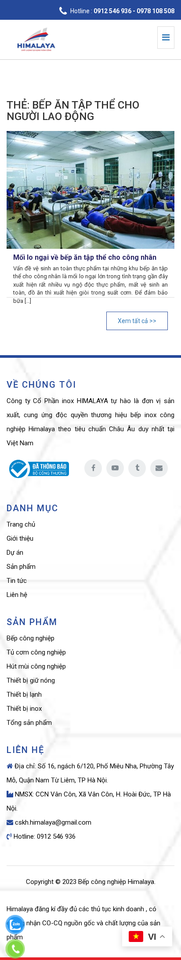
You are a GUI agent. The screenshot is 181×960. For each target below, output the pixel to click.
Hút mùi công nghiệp (36, 666)
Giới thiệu (20, 538)
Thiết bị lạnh (24, 694)
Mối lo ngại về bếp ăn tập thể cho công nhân (84, 257)
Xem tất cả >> (137, 320)
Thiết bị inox (24, 709)
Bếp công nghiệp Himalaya (116, 882)
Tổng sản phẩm (29, 723)
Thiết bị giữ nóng (31, 680)
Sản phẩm (21, 567)
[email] (159, 468)
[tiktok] (137, 468)
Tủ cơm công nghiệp (36, 652)
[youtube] (115, 468)
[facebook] (93, 468)
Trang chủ (21, 524)
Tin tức (17, 581)
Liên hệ (17, 595)
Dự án (15, 552)
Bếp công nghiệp (30, 638)
